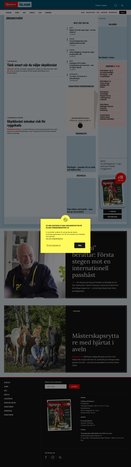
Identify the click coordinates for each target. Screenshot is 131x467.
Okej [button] (79, 245)
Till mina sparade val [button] (53, 245)
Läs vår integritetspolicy (54, 239)
